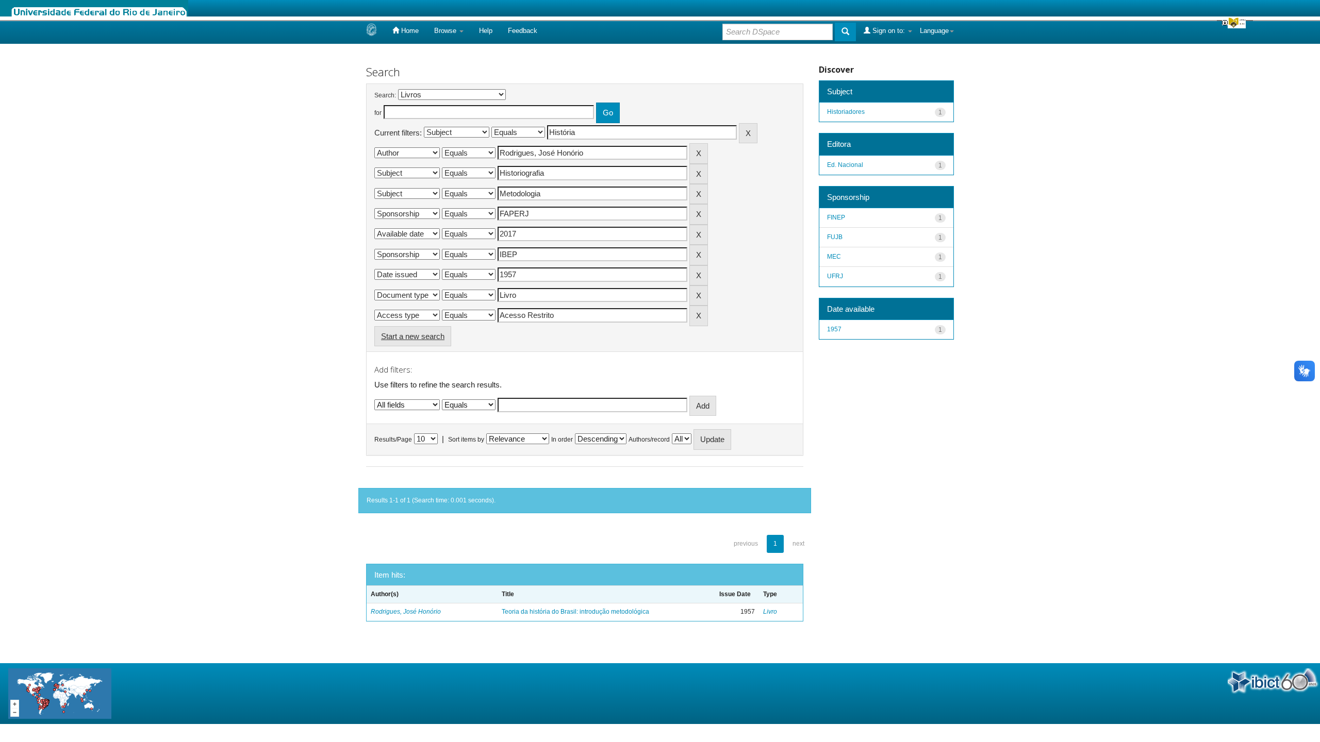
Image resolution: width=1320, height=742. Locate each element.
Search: (385, 95)
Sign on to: (888, 31)
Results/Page (393, 439)
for (378, 112)
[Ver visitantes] (59, 693)
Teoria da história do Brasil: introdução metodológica (575, 611)
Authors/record (649, 439)
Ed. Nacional (845, 164)
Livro (770, 611)
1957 (834, 329)
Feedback (522, 31)
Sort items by (466, 439)
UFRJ (835, 276)
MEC (834, 256)
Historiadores (846, 111)
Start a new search (412, 336)
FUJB (835, 237)
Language (934, 31)
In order (562, 439)
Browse (446, 31)
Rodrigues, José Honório (406, 611)
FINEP (836, 217)
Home (409, 31)
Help (485, 31)
